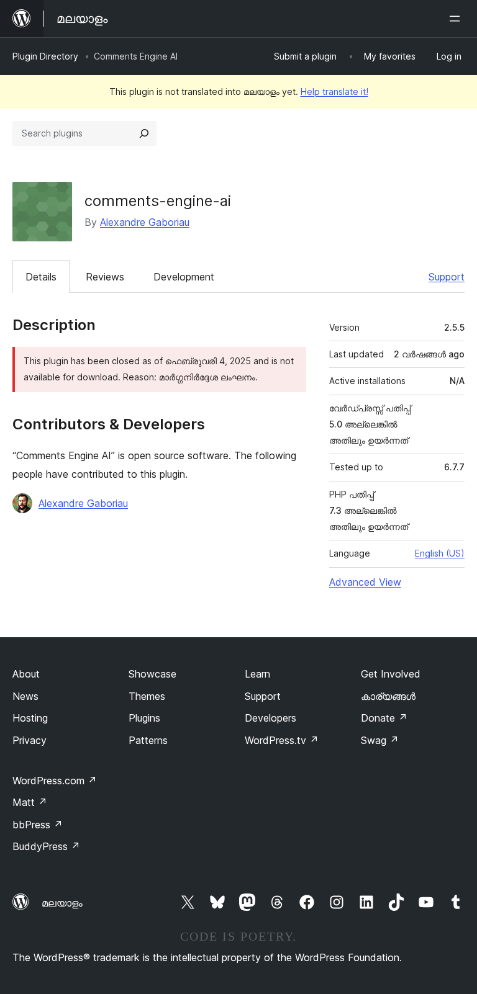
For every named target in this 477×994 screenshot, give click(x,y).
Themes (147, 696)
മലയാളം (62, 903)
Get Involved (390, 674)
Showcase (152, 674)
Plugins (144, 718)
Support (447, 277)
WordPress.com (54, 780)
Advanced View (365, 582)
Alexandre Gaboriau (144, 222)
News (25, 696)
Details (41, 277)
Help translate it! (334, 91)
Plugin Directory (45, 56)
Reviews (105, 277)
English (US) (440, 553)
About (26, 674)
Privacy (29, 740)
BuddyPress (46, 846)
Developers (270, 718)
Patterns (148, 740)
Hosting (30, 718)
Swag (380, 740)
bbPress (37, 824)
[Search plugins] (144, 133)
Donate (384, 718)
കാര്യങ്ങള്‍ (388, 696)
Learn (257, 674)
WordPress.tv (282, 740)
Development (183, 277)
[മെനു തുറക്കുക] (457, 18)
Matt (29, 802)
